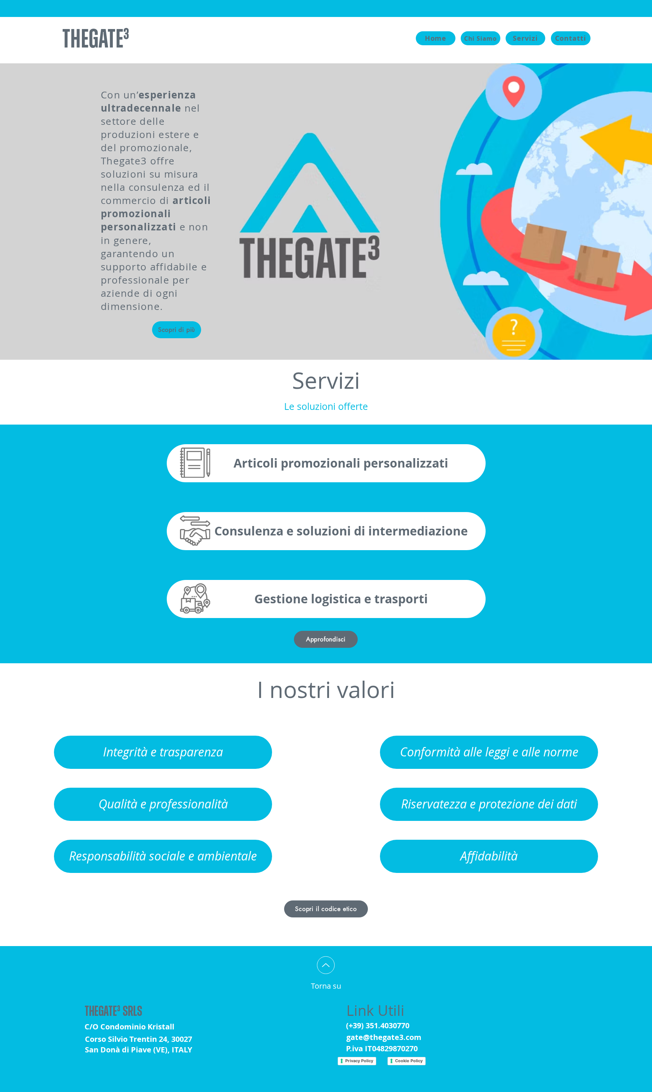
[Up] (326, 965)
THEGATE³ (95, 39)
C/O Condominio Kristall (129, 1026)
